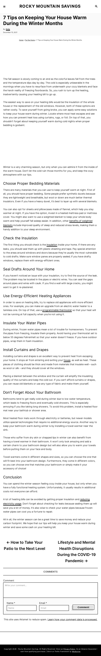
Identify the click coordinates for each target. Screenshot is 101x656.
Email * (43, 603)
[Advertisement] (50, 59)
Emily (8, 29)
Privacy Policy (69, 649)
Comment (8, 580)
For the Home (30, 40)
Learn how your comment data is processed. (72, 619)
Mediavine (76, 651)
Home (21, 40)
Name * (11, 603)
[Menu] (4, 6)
